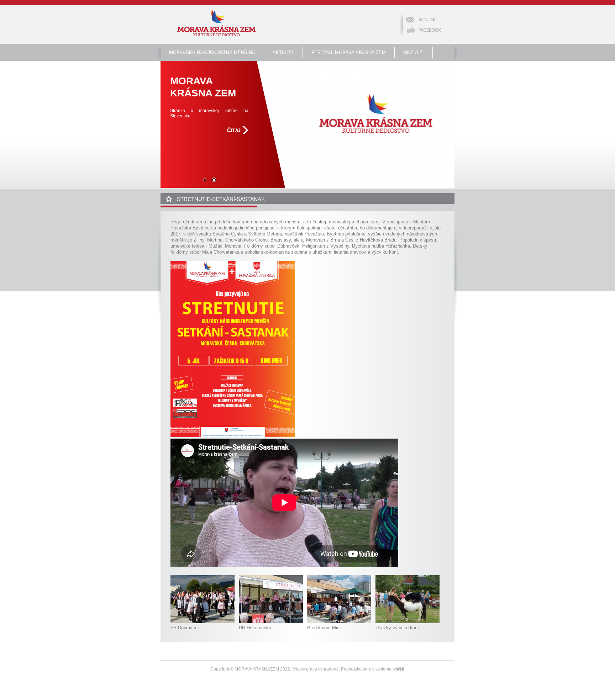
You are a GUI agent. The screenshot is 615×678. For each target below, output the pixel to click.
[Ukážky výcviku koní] (407, 621)
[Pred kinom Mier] (339, 621)
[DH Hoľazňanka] (271, 621)
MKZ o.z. (413, 52)
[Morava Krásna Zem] (216, 24)
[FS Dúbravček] (202, 621)
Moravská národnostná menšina (212, 52)
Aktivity (283, 52)
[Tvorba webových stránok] (399, 669)
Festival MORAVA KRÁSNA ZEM (348, 52)
